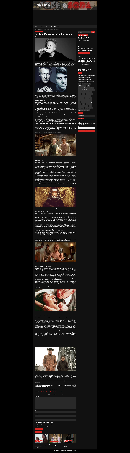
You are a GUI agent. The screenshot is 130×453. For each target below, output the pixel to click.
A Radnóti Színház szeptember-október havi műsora (67, 385)
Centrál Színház (81, 79)
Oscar (79, 95)
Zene (46, 26)
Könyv (51, 26)
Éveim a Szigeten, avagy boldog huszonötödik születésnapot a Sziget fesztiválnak (44, 385)
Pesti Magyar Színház (86, 95)
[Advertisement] (65, 17)
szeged (79, 104)
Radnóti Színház (81, 100)
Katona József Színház (86, 83)
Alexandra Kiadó (91, 75)
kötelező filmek (91, 89)
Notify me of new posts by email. (42, 426)
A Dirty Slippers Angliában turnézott (88, 58)
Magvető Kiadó (89, 91)
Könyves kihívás (91, 87)
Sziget (83, 104)
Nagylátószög (38, 441)
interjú (79, 83)
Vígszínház (87, 108)
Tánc (90, 106)
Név (36, 410)
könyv (85, 87)
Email (79, 126)
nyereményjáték (89, 93)
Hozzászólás (37, 396)
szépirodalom (88, 104)
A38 (79, 75)
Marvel (79, 93)
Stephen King (89, 102)
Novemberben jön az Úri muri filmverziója (69, 438)
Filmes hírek (37, 440)
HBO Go (92, 81)
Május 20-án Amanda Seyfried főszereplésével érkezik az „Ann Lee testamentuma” (41, 438)
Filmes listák (36, 31)
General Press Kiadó (82, 81)
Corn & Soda (43, 5)
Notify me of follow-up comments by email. (44, 424)
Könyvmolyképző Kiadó (82, 89)
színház (79, 106)
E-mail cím (37, 414)
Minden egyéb (56, 26)
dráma (87, 79)
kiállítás (79, 85)
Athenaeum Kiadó (81, 77)
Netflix (83, 93)
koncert (84, 85)
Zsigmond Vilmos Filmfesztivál (84, 110)
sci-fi (79, 102)
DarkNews (69, 450)
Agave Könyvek (84, 75)
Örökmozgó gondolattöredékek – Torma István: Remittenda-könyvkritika (84, 69)
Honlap (36, 418)
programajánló (81, 97)
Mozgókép (36, 26)
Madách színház (81, 91)
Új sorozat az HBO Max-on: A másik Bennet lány (55, 438)
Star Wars (83, 102)
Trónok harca (85, 106)
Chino (37, 36)
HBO (88, 81)
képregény (80, 87)
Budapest (88, 77)
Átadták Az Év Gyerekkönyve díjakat (85, 50)
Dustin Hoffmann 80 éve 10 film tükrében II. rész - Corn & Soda (51, 391)
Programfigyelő (88, 97)
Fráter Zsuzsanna (81, 55)
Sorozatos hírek (56, 441)
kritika (88, 85)
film (90, 79)
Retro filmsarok (89, 100)
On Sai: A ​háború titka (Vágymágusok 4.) (85, 48)
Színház (42, 26)
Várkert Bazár (81, 108)
